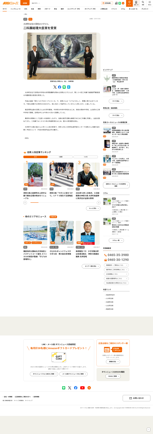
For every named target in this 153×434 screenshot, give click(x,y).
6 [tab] (74, 202)
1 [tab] (34, 202)
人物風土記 (103, 9)
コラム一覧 (115, 240)
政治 (55, 9)
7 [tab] (82, 202)
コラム (123, 9)
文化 (25, 9)
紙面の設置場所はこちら (114, 278)
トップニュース (15, 9)
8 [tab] (90, 202)
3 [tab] (50, 202)
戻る (26, 14)
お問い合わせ (138, 398)
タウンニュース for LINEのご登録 (43, 374)
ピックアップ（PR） (74, 9)
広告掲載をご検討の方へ (23, 397)
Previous (25, 202)
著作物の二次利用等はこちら (115, 270)
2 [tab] (42, 202)
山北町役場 (109, 305)
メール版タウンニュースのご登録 (73, 374)
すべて (5, 9)
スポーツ (47, 9)
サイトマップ (28, 400)
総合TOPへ (35, 3)
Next (98, 202)
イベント (114, 9)
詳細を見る (112, 361)
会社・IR (136, 4)
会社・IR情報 (8, 397)
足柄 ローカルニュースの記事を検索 (116, 185)
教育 (39, 9)
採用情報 (36, 397)
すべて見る (115, 101)
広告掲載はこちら (112, 274)
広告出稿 (107, 3)
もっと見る (92, 208)
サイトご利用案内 (19, 400)
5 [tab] (66, 202)
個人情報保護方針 (8, 400)
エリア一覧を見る (90, 266)
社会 (32, 9)
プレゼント (144, 9)
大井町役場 (109, 298)
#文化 (27, 138)
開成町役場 (109, 309)
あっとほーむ (133, 9)
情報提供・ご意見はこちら (114, 265)
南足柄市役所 (110, 295)
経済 (62, 9)
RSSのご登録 (112, 376)
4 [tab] (58, 202)
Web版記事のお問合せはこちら (116, 283)
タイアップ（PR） (90, 9)
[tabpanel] (61, 57)
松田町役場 (109, 302)
